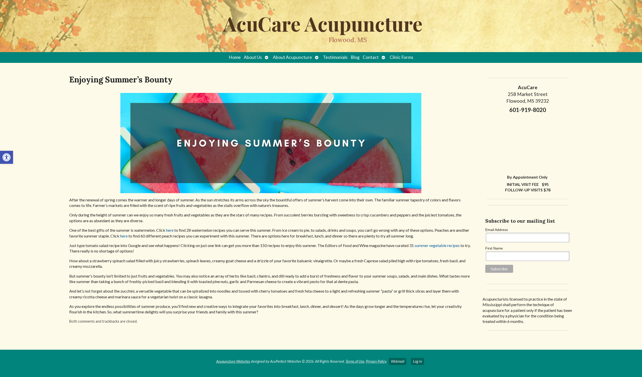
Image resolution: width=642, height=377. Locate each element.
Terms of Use (355, 361)
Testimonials (335, 57)
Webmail (397, 361)
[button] (6, 157)
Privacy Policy (376, 361)
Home (235, 57)
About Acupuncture (292, 57)
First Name (494, 248)
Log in (417, 361)
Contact (371, 57)
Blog (355, 57)
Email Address (496, 230)
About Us (253, 57)
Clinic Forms (401, 57)
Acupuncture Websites (233, 361)
